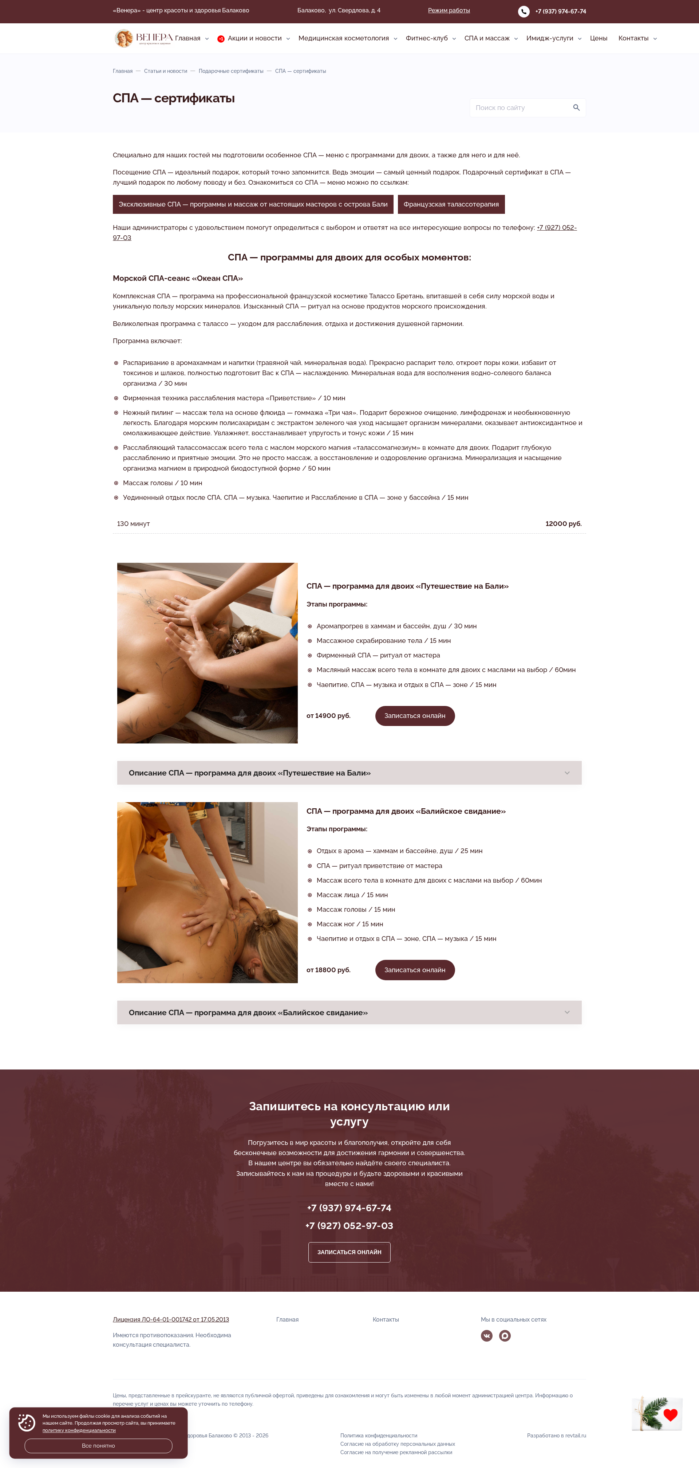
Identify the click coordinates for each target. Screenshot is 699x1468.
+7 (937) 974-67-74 (561, 11)
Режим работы (449, 10)
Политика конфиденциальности (378, 1435)
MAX (505, 1336)
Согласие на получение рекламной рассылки (396, 1452)
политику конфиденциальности (79, 1430)
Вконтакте (487, 1336)
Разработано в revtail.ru (556, 1435)
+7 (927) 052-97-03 (349, 1225)
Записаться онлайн (415, 715)
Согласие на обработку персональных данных (397, 1444)
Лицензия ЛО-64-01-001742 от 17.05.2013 (171, 1319)
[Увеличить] (288, 811)
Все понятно (98, 1446)
